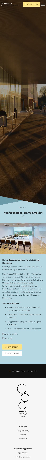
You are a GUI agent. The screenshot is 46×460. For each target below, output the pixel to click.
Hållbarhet (23, 438)
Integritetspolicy (23, 430)
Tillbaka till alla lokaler (24, 371)
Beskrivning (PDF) (11, 334)
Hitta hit (23, 434)
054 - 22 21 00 (23, 453)
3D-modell (8, 338)
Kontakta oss (12, 353)
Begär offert (31, 4)
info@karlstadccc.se (23, 457)
